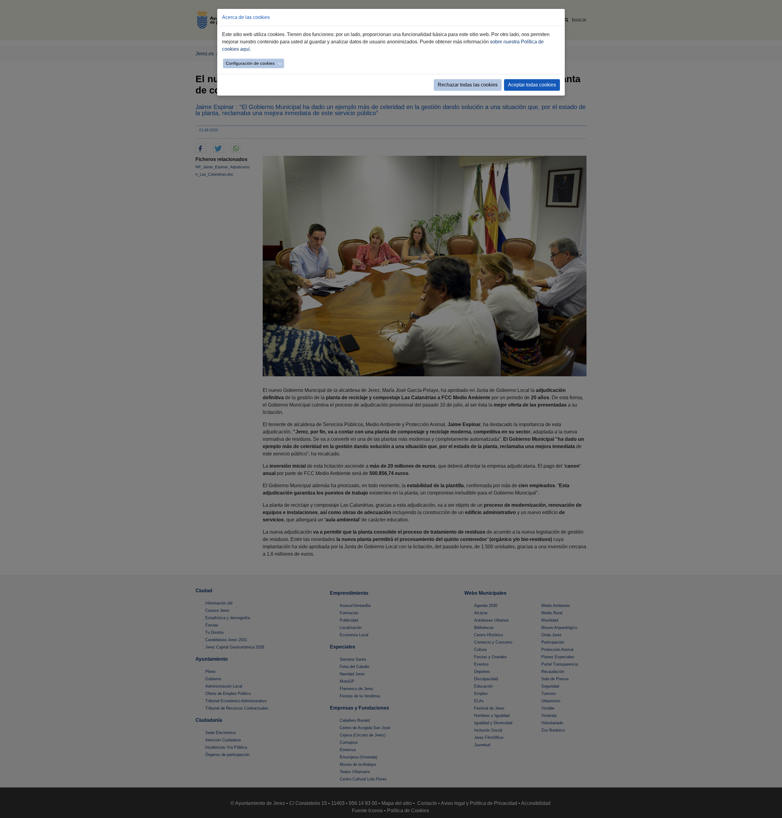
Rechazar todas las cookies (468, 84)
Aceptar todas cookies (532, 84)
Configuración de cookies (250, 63)
